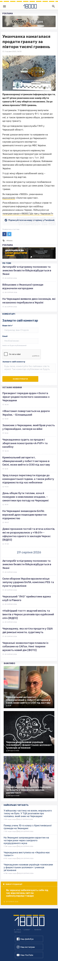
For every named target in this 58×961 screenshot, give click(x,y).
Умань (10, 241)
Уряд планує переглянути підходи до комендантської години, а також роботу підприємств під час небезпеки (28, 479)
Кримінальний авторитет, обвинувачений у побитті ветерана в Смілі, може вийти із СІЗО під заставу (26, 461)
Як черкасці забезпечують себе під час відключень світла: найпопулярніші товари (27, 893)
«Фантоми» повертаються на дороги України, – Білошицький (26, 413)
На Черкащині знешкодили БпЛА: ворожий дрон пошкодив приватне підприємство (24, 515)
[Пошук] (53, 6)
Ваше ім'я (7, 326)
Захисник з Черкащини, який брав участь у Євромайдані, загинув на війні (28, 427)
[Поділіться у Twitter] (9, 234)
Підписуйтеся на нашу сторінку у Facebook (31, 220)
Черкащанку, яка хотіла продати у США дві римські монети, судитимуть (27, 630)
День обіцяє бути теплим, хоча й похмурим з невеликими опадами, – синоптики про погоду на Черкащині (25, 497)
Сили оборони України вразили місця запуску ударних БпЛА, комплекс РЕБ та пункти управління (28, 582)
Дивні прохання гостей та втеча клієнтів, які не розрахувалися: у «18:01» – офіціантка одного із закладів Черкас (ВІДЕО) (28, 534)
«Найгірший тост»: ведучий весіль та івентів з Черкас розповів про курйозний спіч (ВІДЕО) (28, 614)
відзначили (8, 198)
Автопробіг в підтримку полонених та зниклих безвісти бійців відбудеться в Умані (26, 270)
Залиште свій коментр (13, 362)
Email (4, 336)
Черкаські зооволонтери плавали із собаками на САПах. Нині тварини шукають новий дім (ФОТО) (25, 646)
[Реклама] (29, 21)
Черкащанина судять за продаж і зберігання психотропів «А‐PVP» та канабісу (25, 443)
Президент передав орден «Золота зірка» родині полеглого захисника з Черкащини (25, 397)
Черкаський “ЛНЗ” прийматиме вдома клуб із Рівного (26, 598)
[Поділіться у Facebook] (4, 234)
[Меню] (4, 6)
